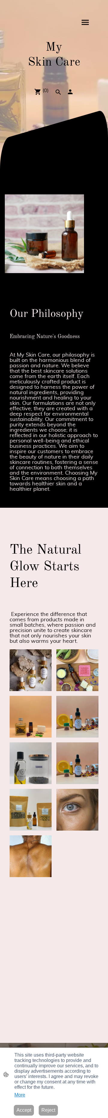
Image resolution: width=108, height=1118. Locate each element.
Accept (23, 1110)
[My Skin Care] (54, 73)
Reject (48, 1110)
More (19, 1094)
